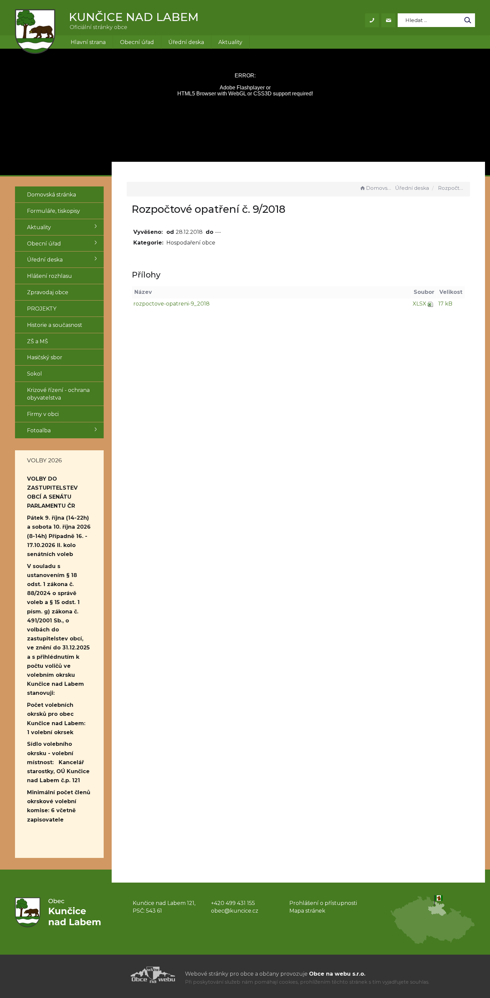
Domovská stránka (380, 188)
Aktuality (230, 42)
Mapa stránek (307, 911)
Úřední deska (186, 42)
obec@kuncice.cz (234, 911)
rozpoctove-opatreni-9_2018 (171, 304)
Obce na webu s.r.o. (337, 974)
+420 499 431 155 (233, 903)
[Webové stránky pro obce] (115, 975)
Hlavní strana (88, 42)
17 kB (445, 304)
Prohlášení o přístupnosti (323, 903)
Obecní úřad (137, 42)
